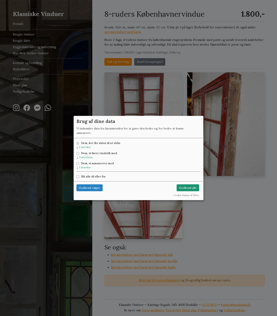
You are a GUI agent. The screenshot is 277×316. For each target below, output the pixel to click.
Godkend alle (188, 188)
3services (84, 157)
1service (83, 147)
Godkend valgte (89, 188)
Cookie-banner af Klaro (186, 195)
